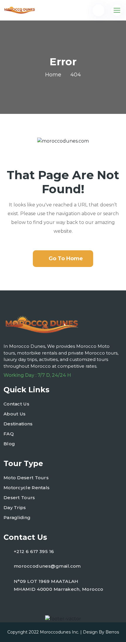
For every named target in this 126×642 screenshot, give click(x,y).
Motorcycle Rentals (27, 487)
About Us (14, 414)
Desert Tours (19, 497)
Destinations (18, 424)
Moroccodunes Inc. (59, 632)
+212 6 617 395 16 (34, 551)
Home (53, 74)
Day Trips (15, 507)
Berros (112, 632)
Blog (9, 443)
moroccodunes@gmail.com (47, 566)
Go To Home (66, 258)
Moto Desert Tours (26, 477)
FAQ (9, 433)
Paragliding (17, 517)
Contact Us (16, 404)
